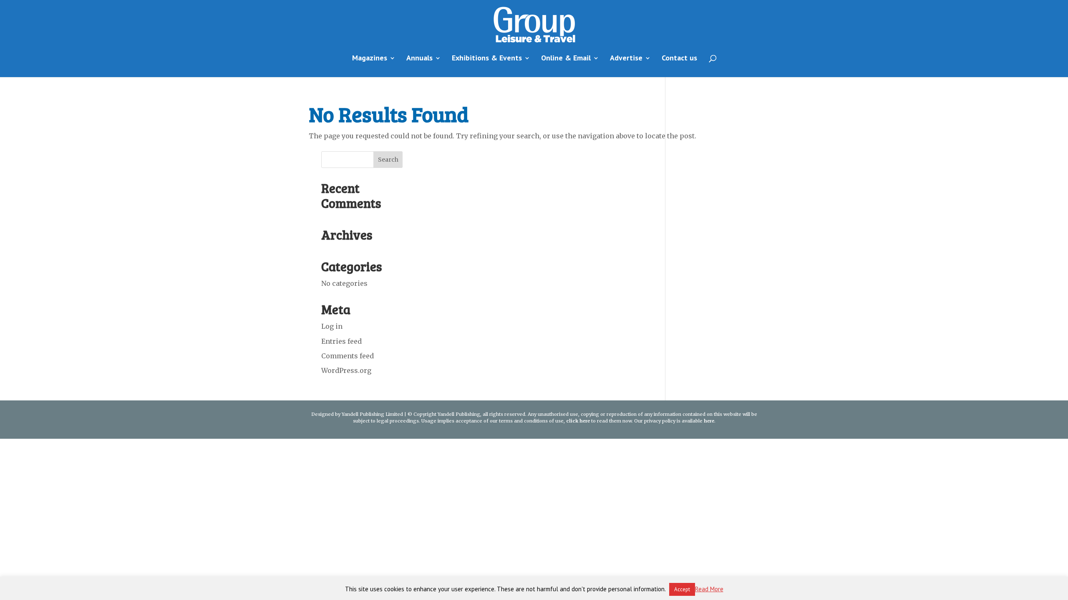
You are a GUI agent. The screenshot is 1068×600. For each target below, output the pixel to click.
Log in (332, 326)
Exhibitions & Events (487, 58)
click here (578, 421)
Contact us (679, 58)
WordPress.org (346, 370)
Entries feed (341, 341)
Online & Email (566, 58)
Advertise (626, 58)
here (709, 421)
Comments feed (347, 356)
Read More (709, 589)
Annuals (419, 58)
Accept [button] (682, 589)
